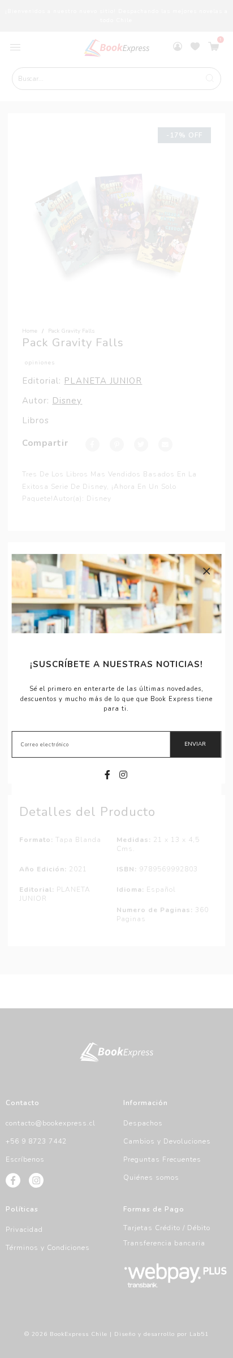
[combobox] (117, 78)
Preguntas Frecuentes (162, 1159)
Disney (67, 400)
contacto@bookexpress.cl (51, 1123)
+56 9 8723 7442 (36, 1141)
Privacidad (24, 1229)
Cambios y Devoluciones (167, 1141)
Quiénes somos (151, 1177)
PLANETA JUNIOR (103, 380)
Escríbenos (25, 1159)
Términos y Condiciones (48, 1247)
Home (29, 331)
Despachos (143, 1123)
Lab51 (199, 1334)
